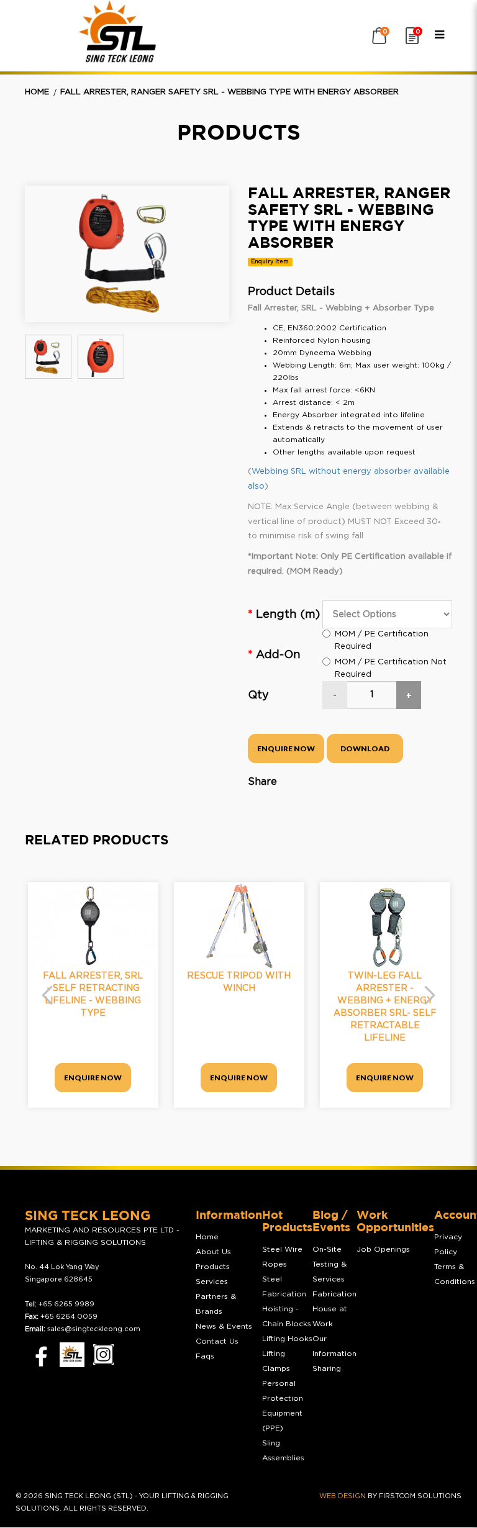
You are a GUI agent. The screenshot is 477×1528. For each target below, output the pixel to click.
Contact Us (217, 1341)
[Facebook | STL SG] (38, 1354)
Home (37, 92)
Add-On (278, 655)
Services (212, 1281)
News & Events (224, 1326)
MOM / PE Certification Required (382, 640)
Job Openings (383, 1249)
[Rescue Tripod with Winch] (239, 925)
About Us (213, 1251)
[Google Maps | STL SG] (72, 1354)
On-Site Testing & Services (329, 1264)
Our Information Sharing (334, 1353)
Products (213, 1266)
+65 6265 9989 (66, 1304)
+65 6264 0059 (69, 1316)
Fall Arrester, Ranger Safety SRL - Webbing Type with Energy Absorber (229, 92)
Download (364, 748)
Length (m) (288, 614)
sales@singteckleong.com (93, 1329)
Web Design (342, 1496)
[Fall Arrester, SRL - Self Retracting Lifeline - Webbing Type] (93, 925)
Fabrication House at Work (334, 1308)
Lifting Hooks (287, 1338)
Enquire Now (286, 748)
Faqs (205, 1356)
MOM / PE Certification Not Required (391, 668)
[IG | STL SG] (103, 1354)
